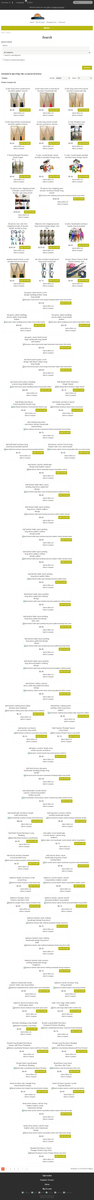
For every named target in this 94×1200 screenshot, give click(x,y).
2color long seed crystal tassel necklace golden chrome (18, 90)
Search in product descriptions (15, 60)
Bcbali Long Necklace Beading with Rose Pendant (65, 1044)
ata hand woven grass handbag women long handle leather (22, 383)
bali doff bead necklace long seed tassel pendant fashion (17, 445)
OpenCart (51, 1196)
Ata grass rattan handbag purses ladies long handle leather (62, 317)
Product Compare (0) (8, 82)
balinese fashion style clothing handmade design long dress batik (37, 940)
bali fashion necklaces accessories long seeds (27, 729)
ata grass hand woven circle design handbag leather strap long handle (35, 294)
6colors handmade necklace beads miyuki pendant (76, 225)
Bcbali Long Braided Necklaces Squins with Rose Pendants (19, 1044)
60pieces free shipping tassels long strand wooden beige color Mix (47, 226)
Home (32, 22)
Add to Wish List (19, 113)
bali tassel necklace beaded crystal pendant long (18, 856)
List (9, 78)
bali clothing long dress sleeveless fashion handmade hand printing (36, 424)
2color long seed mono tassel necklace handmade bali (76, 90)
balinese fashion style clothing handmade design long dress (39, 919)
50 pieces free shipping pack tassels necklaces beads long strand (52, 190)
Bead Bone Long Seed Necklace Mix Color (63, 1064)
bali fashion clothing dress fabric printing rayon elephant (18, 707)
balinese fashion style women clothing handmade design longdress (36, 962)
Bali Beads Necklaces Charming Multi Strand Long (24, 403)
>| (26, 1169)
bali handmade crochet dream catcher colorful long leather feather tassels (34, 793)
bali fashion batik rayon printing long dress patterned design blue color (35, 618)
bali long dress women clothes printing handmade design (59, 814)
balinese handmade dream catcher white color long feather (21, 984)
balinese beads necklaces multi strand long (22, 879)
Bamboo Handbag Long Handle (24, 1023)
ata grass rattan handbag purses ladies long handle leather (17, 317)
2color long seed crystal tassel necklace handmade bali (47, 90)
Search (8, 32)
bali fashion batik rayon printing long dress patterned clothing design (36, 596)
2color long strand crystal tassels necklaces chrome (47, 123)
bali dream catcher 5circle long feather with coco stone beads (60, 445)
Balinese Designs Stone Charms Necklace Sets (19, 899)
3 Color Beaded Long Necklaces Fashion (76, 123)
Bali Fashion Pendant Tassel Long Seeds (63, 729)
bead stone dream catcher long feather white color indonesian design (36, 1128)
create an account (58, 7)
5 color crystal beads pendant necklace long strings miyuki (76, 156)
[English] (29, 2)
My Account (40, 22)
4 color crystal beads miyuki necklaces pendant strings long (47, 156)
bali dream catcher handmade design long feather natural (40, 465)
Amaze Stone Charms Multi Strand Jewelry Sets (76, 260)
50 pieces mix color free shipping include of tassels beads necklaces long (17, 226)
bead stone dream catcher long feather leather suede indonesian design (35, 1105)
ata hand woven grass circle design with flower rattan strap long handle (35, 361)
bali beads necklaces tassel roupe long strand (63, 403)
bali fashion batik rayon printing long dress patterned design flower (37, 641)
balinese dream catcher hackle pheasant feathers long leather (57, 899)
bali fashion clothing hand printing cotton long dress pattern (61, 708)
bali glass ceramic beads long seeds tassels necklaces (41, 749)
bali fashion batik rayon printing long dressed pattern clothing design (36, 663)
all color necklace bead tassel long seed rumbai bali (47, 260)
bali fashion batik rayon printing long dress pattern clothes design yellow (35, 554)
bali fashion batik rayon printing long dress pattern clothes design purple (35, 531)
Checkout (61, 22)
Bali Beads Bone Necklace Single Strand (68, 383)
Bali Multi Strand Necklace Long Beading (21, 834)
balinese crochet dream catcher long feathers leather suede (56, 879)
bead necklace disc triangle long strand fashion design (22, 1084)
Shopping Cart (51, 22)
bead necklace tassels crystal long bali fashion (64, 1084)
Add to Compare (18, 115)
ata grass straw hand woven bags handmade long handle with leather (35, 339)
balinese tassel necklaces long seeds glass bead (26, 1004)
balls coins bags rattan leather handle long (64, 1004)
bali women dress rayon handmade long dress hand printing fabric (56, 857)
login (48, 7)
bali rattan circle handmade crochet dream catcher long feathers (54, 835)
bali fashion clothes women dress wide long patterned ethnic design (36, 685)
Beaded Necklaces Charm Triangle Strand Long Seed (41, 1149)
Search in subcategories (13, 55)
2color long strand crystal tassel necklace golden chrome (17, 123)
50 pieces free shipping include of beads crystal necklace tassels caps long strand (22, 190)
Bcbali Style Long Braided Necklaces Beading (26, 1064)
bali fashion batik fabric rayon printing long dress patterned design (37, 487)
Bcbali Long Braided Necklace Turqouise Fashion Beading (54, 1024)
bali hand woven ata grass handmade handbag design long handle (36, 770)
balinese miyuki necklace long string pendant (66, 984)
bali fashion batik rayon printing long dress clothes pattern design (37, 509)
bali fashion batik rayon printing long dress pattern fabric (40, 575)
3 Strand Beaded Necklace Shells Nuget (18, 156)
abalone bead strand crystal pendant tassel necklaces (18, 260)
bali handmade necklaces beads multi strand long (20, 814)
